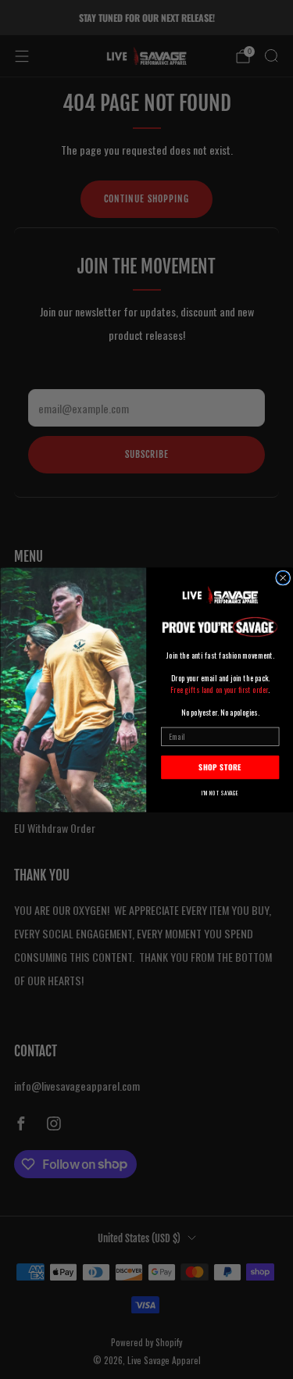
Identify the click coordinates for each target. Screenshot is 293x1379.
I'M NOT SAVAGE (220, 792)
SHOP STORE (219, 767)
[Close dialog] (282, 577)
